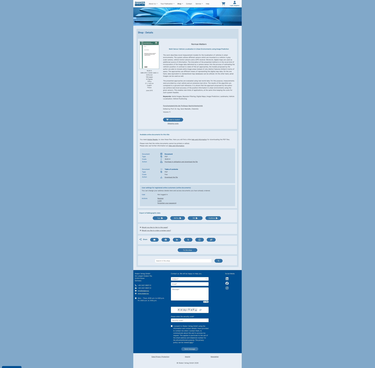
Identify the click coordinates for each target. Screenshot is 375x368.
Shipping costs (173, 123)
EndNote (212, 218)
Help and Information (176, 146)
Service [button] (199, 4)
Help (208, 4)
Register (161, 198)
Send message (189, 349)
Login (160, 201)
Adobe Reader (152, 139)
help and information (199, 139)
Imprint (187, 357)
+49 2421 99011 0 (144, 285)
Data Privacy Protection (160, 357)
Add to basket (174, 120)
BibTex (176, 218)
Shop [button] (180, 4)
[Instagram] (227, 288)
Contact (189, 4)
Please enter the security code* (182, 316)
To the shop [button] (187, 250)
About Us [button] (152, 4)
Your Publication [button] (167, 4)
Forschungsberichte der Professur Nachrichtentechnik (183, 106)
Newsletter (215, 357)
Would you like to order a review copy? (156, 230)
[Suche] (219, 261)
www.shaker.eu (143, 293)
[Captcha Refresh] (200, 310)
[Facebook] (227, 283)
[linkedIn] (227, 279)
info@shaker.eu (143, 291)
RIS (194, 218)
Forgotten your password (167, 203)
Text (158, 218)
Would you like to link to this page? (155, 227)
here (191, 342)
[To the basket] (223, 3)
